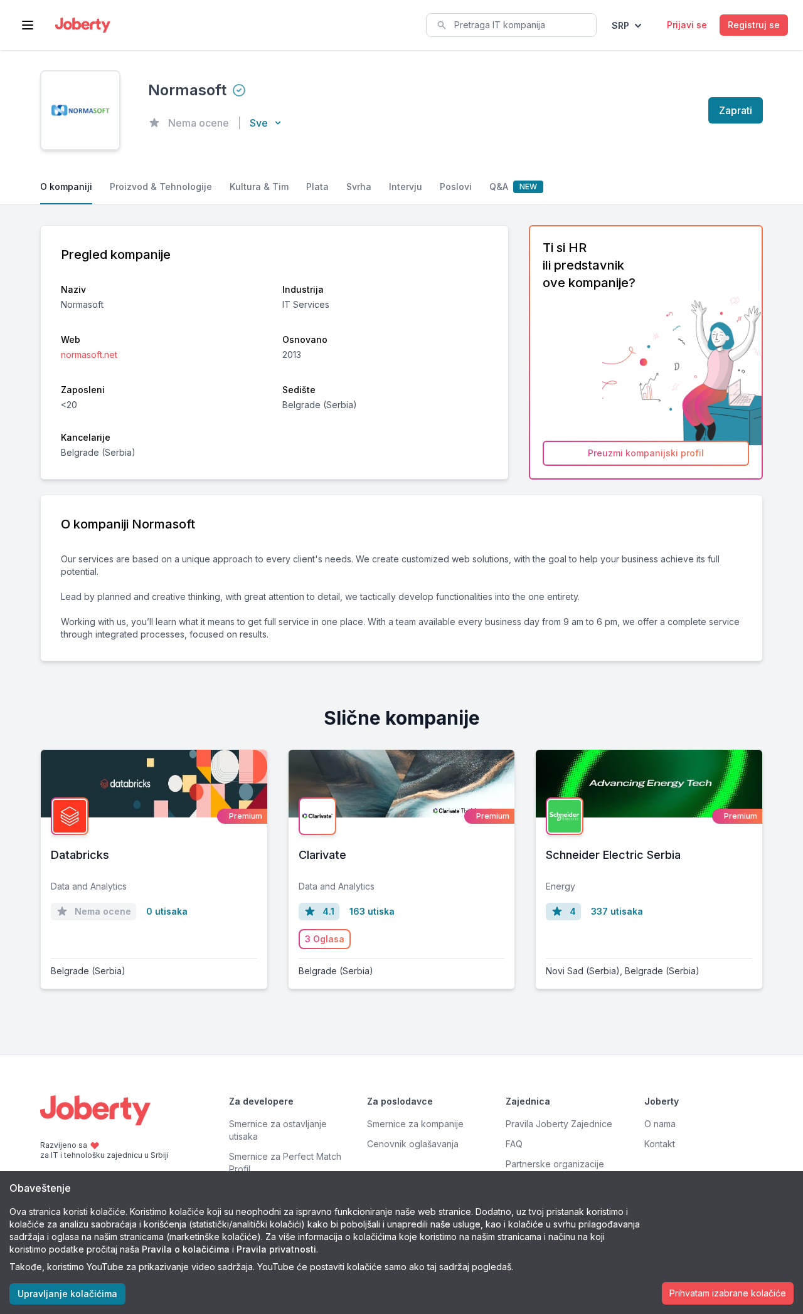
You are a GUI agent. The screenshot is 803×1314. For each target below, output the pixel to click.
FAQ (514, 1143)
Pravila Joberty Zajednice (559, 1123)
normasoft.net (89, 354)
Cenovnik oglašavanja (413, 1143)
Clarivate (322, 854)
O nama (660, 1123)
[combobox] (511, 25)
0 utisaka (167, 911)
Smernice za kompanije (415, 1123)
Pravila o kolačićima (186, 1249)
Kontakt (659, 1143)
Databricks (80, 854)
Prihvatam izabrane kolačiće (727, 1293)
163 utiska (372, 911)
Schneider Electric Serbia (613, 854)
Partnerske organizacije (555, 1164)
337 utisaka (617, 911)
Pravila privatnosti (276, 1249)
